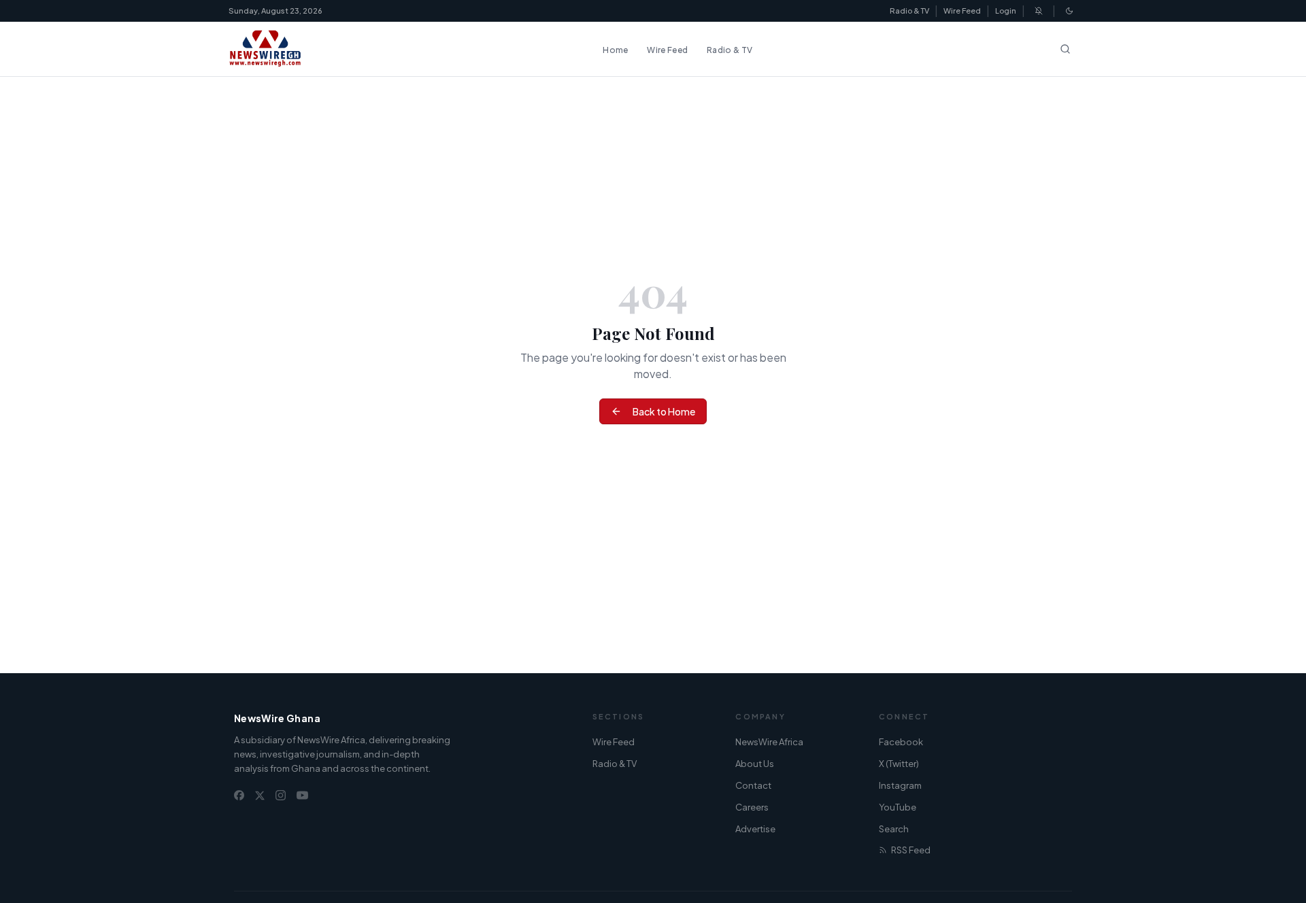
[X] (260, 795)
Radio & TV (909, 10)
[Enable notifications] (1039, 11)
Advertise (755, 828)
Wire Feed (962, 10)
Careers (752, 807)
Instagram (900, 785)
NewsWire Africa (769, 741)
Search (894, 828)
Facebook (901, 741)
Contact (753, 785)
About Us (754, 763)
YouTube (897, 807)
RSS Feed (911, 850)
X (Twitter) (899, 763)
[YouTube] (302, 795)
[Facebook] (239, 795)
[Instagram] (280, 795)
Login (1005, 10)
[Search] (1065, 49)
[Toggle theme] (1069, 11)
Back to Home (664, 411)
